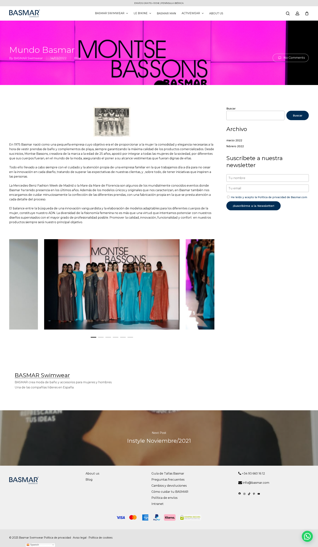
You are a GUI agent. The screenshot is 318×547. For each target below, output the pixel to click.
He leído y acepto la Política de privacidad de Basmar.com (269, 197)
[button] (307, 536)
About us (92, 473)
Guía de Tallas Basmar (167, 473)
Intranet (157, 504)
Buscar (231, 108)
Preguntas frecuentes (167, 479)
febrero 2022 (235, 146)
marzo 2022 (234, 140)
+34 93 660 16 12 (253, 473)
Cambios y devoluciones (169, 485)
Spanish (34, 544)
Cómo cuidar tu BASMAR (169, 491)
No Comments (294, 57)
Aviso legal (79, 537)
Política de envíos (164, 498)
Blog (77, 58)
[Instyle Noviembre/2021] (159, 437)
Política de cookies (100, 537)
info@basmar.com (256, 482)
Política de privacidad (57, 537)
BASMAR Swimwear (28, 58)
